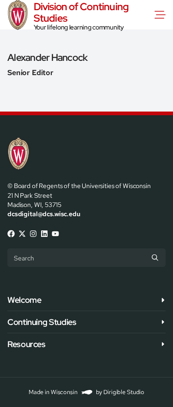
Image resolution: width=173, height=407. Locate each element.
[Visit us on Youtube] (55, 233)
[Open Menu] (162, 15)
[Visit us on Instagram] (33, 233)
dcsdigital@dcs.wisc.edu (43, 213)
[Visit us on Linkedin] (44, 233)
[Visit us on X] (22, 233)
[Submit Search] (155, 257)
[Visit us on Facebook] (11, 233)
